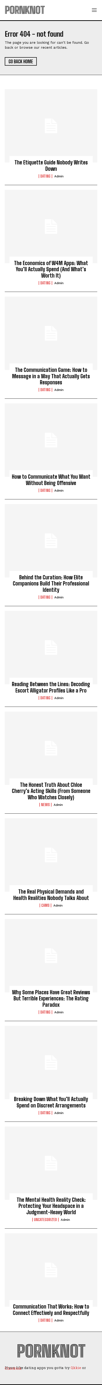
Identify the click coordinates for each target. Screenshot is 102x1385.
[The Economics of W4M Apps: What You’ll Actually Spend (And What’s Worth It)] (51, 226)
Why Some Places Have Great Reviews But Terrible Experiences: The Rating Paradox (51, 998)
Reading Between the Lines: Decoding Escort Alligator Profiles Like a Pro (51, 687)
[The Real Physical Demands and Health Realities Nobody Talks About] (51, 855)
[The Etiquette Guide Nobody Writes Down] (51, 126)
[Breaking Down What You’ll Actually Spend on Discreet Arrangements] (51, 1062)
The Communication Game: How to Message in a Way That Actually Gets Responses (51, 376)
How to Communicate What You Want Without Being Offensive (51, 480)
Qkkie (76, 1367)
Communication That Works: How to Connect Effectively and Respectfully (51, 1309)
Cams (45, 905)
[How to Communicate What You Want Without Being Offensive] (51, 440)
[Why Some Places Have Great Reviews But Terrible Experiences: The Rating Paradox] (51, 955)
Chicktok (13, 1368)
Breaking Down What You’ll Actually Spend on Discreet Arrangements (51, 1102)
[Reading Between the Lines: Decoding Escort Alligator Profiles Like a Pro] (51, 647)
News (45, 805)
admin (59, 176)
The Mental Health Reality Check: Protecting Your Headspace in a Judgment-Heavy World (51, 1206)
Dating (45, 176)
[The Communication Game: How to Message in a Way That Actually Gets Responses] (51, 333)
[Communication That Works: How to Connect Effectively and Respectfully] (51, 1270)
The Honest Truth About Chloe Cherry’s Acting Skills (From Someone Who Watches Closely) (51, 791)
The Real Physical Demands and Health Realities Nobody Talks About (51, 894)
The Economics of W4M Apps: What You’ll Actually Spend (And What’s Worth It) (51, 269)
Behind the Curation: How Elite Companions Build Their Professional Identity (51, 583)
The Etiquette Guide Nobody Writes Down (51, 165)
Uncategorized (45, 1220)
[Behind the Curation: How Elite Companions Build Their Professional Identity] (51, 540)
